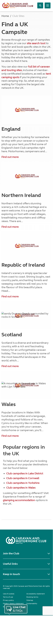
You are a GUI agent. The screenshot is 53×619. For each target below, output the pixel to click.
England (10, 129)
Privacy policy (8, 600)
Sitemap (29, 600)
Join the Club (11, 553)
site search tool (36, 43)
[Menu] (48, 5)
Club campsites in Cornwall (22, 478)
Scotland (11, 335)
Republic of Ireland (23, 265)
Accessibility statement (35, 594)
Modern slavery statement (13, 603)
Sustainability (31, 603)
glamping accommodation (19, 500)
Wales (8, 404)
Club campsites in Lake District (24, 473)
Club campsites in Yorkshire (22, 483)
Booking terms (32, 597)
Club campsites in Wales (21, 487)
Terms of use (8, 597)
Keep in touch (11, 574)
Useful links (10, 563)
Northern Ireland (21, 195)
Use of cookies (8, 594)
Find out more (10, 157)
